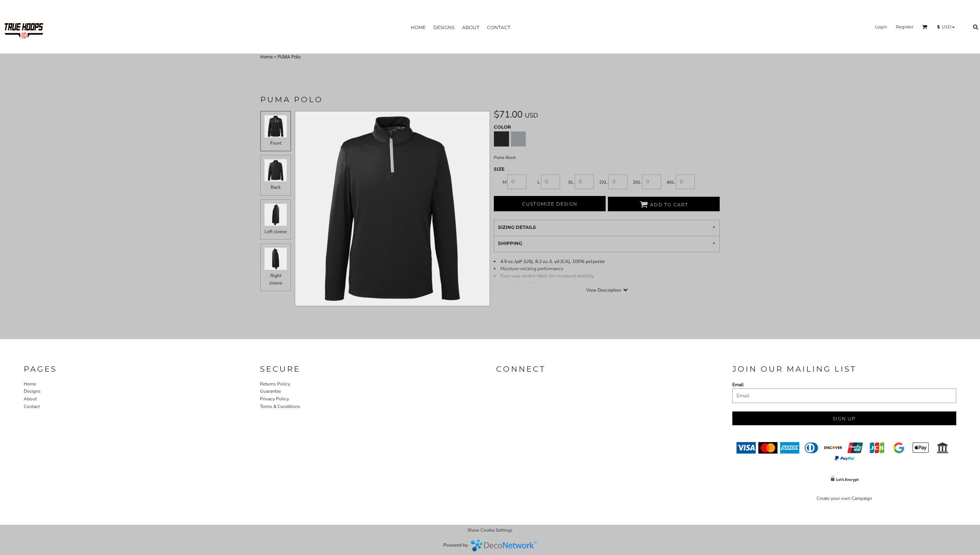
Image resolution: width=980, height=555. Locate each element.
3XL (637, 182)
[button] (925, 26)
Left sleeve (276, 232)
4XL (670, 182)
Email (738, 385)
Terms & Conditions (280, 406)
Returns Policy (275, 384)
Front (275, 143)
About (30, 399)
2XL (603, 182)
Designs (32, 391)
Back (276, 187)
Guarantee (270, 391)
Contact (32, 406)
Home (266, 57)
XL (571, 182)
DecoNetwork (504, 545)
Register (904, 26)
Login (881, 26)
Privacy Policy (274, 399)
